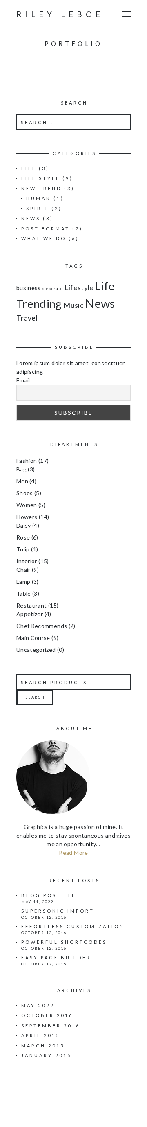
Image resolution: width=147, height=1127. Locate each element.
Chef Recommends (41, 625)
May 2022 (37, 1005)
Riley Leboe (60, 14)
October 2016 (47, 1015)
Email (23, 380)
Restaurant (31, 605)
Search (35, 697)
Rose (23, 537)
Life (28, 168)
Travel (27, 317)
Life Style (40, 178)
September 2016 (50, 1025)
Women (26, 504)
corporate (52, 288)
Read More (73, 852)
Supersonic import (57, 910)
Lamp (23, 581)
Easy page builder (56, 957)
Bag (21, 469)
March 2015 (43, 1045)
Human (38, 198)
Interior (26, 561)
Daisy (23, 525)
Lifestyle (79, 287)
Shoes (24, 493)
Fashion (26, 460)
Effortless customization (73, 926)
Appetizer (29, 613)
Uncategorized (36, 649)
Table (23, 593)
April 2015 (40, 1035)
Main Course (33, 637)
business (28, 287)
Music (73, 305)
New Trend (41, 188)
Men (22, 481)
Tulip (23, 549)
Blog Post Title (52, 895)
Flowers (26, 516)
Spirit (37, 208)
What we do (43, 238)
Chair (23, 569)
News (30, 218)
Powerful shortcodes (64, 942)
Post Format (45, 228)
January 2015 (46, 1055)
